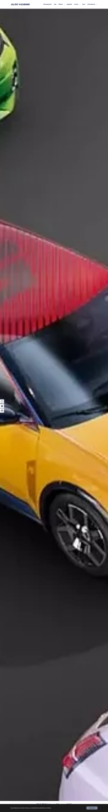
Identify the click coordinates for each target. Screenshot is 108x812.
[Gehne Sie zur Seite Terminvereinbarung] (2, 406)
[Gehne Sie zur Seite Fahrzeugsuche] (2, 410)
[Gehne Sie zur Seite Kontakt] (2, 401)
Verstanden (92, 808)
